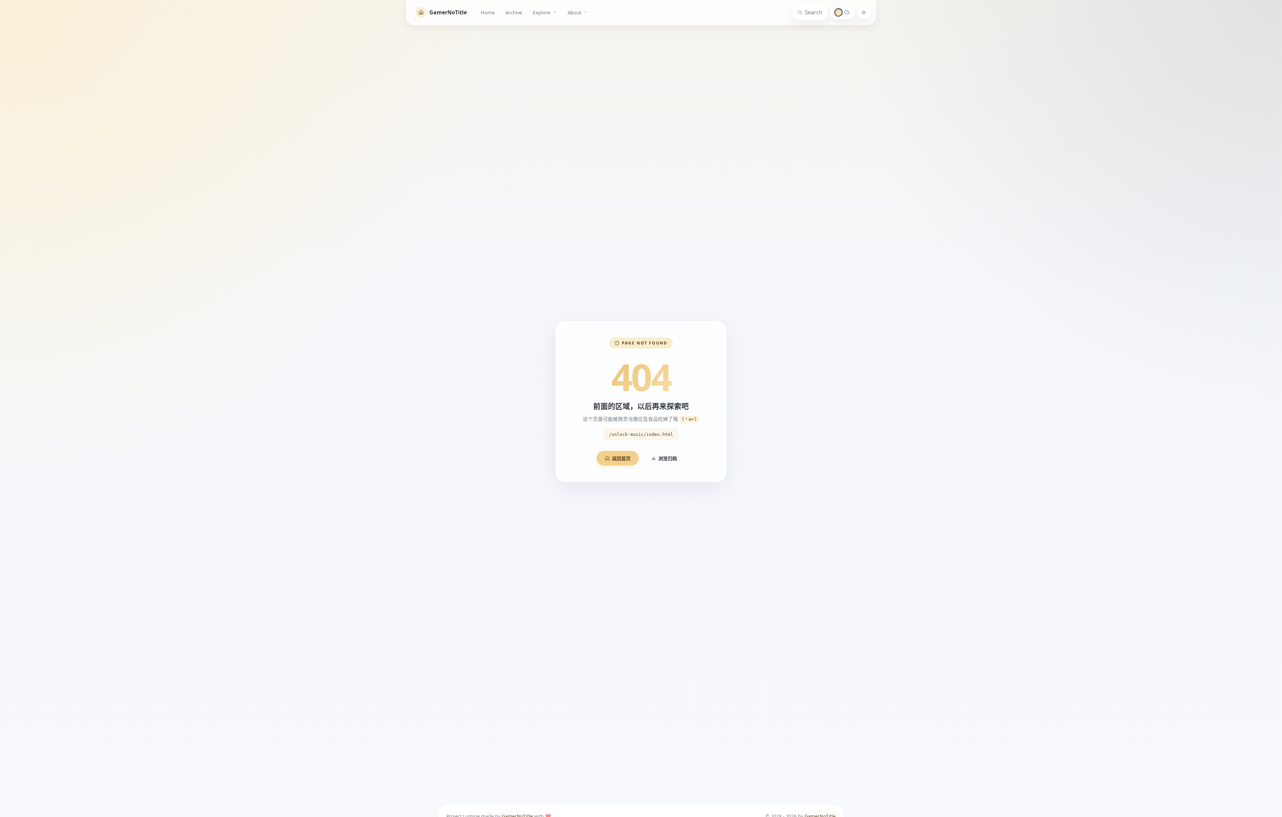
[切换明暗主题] (863, 12)
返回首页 (621, 458)
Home (488, 12)
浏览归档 (667, 458)
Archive (513, 12)
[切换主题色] (842, 12)
